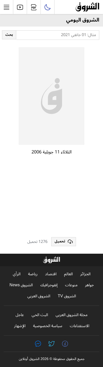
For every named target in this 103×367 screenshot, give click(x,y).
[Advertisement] (51, 198)
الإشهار (20, 326)
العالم (68, 274)
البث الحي (40, 315)
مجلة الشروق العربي (72, 315)
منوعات (71, 285)
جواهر (89, 285)
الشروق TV (67, 296)
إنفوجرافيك (49, 285)
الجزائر (85, 274)
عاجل (20, 315)
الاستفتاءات (79, 326)
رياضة (33, 274)
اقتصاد (50, 274)
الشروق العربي (38, 296)
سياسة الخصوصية (47, 326)
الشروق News (21, 285)
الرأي (16, 274)
